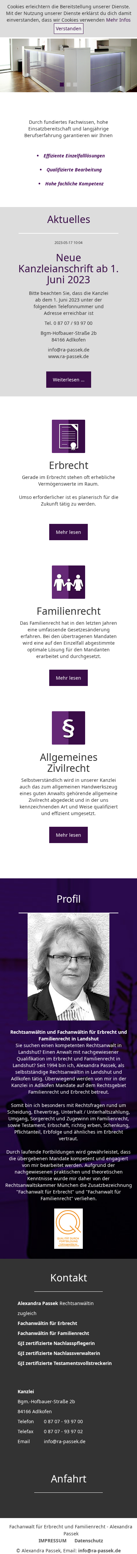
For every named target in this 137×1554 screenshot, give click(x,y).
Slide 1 (62, 85)
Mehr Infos (118, 20)
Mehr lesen (68, 532)
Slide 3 (75, 85)
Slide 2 (68, 85)
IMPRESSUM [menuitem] (53, 1540)
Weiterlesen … (68, 379)
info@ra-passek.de (64, 1441)
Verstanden (68, 28)
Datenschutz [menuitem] (88, 1540)
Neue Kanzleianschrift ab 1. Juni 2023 (68, 268)
